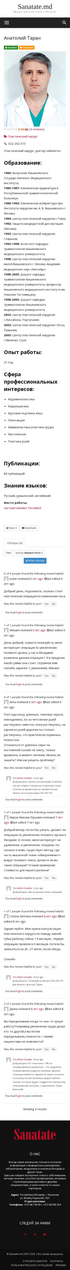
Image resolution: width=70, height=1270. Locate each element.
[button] (64, 22)
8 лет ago (50, 916)
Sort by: (28, 552)
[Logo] (35, 1134)
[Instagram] (35, 1234)
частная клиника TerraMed (22, 508)
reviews (37, 129)
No (53, 604)
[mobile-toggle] (6, 22)
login (19, 612)
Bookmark (30, 528)
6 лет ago (36, 579)
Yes (46, 604)
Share (11, 528)
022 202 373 (17, 143)
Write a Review (36, 560)
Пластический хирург (22, 136)
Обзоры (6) (15, 543)
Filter (8, 552)
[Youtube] (44, 1234)
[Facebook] (25, 1234)
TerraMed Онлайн (22, 777)
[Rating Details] (26, 129)
